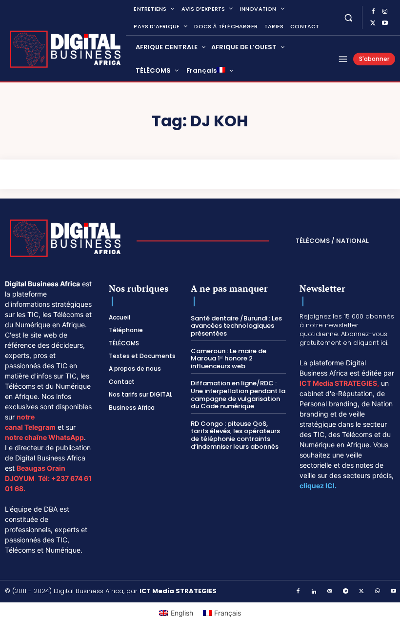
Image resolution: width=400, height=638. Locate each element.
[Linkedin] (314, 591)
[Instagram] (385, 12)
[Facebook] (373, 12)
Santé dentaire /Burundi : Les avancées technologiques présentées (236, 326)
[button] (348, 17)
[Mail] (330, 591)
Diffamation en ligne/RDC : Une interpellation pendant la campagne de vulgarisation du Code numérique (238, 395)
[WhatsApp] (377, 591)
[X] (373, 23)
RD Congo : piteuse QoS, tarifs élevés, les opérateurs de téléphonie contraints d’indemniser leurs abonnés (235, 435)
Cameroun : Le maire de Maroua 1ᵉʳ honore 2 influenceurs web (228, 358)
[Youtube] (385, 23)
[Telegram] (346, 591)
